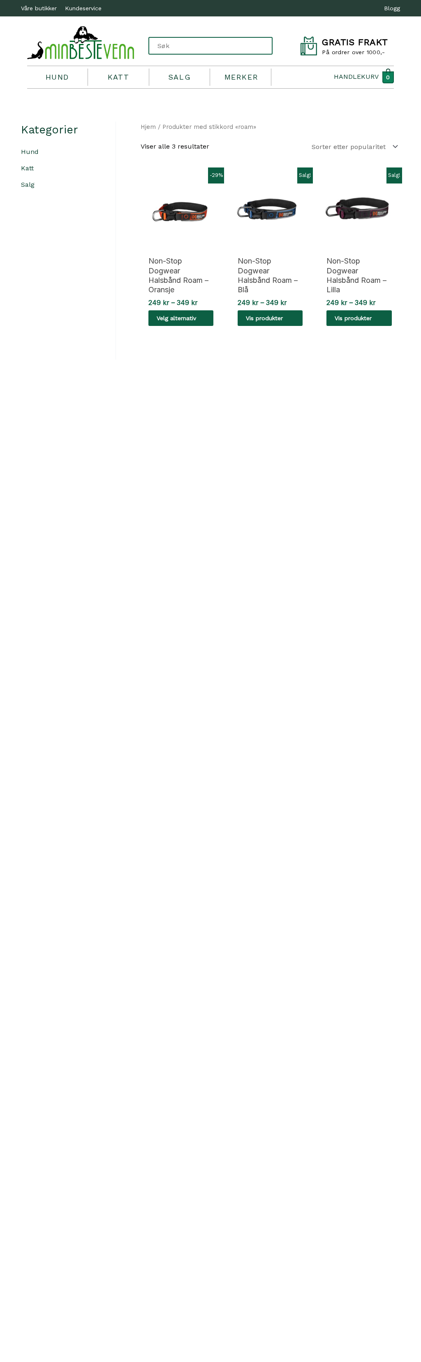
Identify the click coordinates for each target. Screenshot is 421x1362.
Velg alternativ (176, 318)
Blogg (392, 8)
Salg (179, 77)
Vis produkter (264, 318)
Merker (241, 77)
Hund (57, 77)
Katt (118, 77)
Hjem (148, 127)
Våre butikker (39, 8)
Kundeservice (83, 8)
